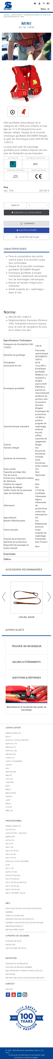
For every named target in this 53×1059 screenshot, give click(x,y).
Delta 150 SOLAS (13, 889)
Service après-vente (15, 930)
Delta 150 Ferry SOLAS (15, 893)
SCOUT (8, 737)
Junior (9, 765)
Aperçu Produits (13, 733)
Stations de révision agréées (19, 967)
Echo (8, 786)
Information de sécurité (17, 964)
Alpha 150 (10, 840)
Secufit (9, 775)
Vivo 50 (9, 807)
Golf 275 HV (11, 858)
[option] (26, 601)
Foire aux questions (15, 916)
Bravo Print (11, 793)
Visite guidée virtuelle (16, 948)
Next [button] (49, 596)
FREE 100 (9, 811)
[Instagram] (24, 994)
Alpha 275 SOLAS (13, 875)
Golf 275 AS (11, 854)
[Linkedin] (19, 994)
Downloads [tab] (10, 554)
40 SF (8, 865)
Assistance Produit (14, 926)
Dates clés (10, 945)
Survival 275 (11, 744)
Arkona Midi (11, 772)
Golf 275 (9, 844)
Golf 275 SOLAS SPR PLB (16, 882)
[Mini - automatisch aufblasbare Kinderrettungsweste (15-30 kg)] (26, 83)
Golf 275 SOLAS (12, 879)
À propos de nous (14, 941)
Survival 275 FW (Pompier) (17, 861)
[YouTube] (13, 994)
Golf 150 (9, 847)
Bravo (8, 789)
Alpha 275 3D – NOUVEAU (16, 833)
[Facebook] (8, 994)
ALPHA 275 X (11, 830)
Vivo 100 (9, 779)
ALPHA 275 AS (11, 872)
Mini (7, 768)
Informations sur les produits (20, 919)
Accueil (7, 15)
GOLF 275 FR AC (12, 851)
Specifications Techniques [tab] (18, 340)
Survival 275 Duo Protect (17, 740)
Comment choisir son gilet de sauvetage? (25, 923)
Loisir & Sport (16, 15)
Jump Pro (10, 782)
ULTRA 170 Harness (14, 761)
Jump (8, 800)
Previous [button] (4, 596)
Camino (9, 796)
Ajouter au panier (28, 230)
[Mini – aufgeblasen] (24, 112)
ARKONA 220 (11, 754)
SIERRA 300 (10, 837)
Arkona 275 (11, 747)
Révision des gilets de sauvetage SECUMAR (25, 978)
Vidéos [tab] (7, 559)
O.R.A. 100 (9, 868)
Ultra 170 (10, 758)
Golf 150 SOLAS (12, 886)
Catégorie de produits (33, 15)
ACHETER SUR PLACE (29, 237)
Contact (9, 989)
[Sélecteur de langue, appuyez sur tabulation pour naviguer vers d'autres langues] (48, 4)
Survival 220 (11, 751)
